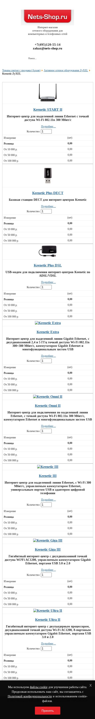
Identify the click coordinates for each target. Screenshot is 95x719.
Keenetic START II (47, 109)
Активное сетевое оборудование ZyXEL (66, 70)
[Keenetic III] (47, 467)
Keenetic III (48, 476)
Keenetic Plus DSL (48, 265)
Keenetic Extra (48, 332)
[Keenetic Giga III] (47, 540)
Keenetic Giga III (48, 549)
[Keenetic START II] (48, 100)
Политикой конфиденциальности (30, 696)
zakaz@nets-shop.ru (47, 48)
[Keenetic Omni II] (47, 396)
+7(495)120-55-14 (48, 44)
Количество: (33, 131)
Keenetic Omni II (48, 405)
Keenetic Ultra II (47, 619)
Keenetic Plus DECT (47, 193)
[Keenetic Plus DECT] (48, 184)
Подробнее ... (48, 126)
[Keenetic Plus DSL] (48, 256)
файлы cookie (39, 687)
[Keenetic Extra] (48, 323)
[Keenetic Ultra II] (47, 610)
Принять (48, 710)
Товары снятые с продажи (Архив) (21, 70)
